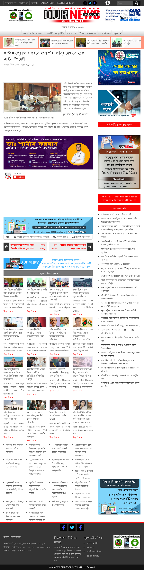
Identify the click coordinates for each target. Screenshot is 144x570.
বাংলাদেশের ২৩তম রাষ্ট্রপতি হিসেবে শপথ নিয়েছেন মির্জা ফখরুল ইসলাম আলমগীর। (14, 304)
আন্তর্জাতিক (59, 33)
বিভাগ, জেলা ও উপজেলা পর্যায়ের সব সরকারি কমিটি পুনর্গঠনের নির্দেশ (84, 474)
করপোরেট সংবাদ (104, 33)
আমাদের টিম (23, 3)
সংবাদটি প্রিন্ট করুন (83, 237)
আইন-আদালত (35, 237)
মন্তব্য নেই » (62, 237)
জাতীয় (32, 33)
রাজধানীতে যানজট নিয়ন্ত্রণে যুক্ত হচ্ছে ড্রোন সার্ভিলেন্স (120, 276)
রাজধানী (26, 237)
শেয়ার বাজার (91, 33)
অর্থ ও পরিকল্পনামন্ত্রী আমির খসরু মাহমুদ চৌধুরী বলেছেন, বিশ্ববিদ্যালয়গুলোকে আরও (14, 347)
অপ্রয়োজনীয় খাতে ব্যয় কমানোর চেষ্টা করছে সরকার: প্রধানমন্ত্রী (83, 505)
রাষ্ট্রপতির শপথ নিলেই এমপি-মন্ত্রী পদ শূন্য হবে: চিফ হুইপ (14, 463)
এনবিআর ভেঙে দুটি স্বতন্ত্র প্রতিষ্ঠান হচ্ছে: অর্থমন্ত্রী (37, 505)
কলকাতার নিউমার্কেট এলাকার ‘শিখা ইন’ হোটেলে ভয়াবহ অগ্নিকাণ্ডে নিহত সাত (60, 383)
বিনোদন (82, 33)
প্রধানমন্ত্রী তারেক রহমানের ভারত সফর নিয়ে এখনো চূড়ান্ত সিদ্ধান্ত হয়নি (83, 347)
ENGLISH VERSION (65, 3)
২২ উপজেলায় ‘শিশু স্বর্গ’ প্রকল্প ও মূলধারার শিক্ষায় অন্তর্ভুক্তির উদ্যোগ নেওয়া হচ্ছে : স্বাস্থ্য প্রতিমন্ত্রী (37, 467)
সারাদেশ (39, 33)
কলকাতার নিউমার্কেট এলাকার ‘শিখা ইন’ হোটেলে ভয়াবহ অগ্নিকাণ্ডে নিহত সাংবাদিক (83, 383)
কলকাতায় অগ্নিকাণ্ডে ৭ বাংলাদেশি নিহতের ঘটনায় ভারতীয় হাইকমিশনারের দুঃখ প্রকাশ (60, 489)
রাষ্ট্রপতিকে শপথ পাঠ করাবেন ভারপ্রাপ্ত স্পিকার (82, 486)
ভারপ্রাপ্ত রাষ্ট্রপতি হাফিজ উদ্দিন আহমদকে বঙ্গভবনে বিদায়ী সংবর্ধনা (83, 463)
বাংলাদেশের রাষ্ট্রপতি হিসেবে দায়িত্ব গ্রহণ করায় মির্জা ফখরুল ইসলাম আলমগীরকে (60, 347)
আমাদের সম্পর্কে (10, 3)
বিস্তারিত (7, 311)
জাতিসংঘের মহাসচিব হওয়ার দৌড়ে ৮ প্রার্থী (116, 214)
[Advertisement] (55, 73)
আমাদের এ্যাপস (92, 543)
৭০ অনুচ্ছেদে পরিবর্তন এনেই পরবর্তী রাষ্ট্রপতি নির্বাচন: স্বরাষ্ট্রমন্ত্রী (60, 448)
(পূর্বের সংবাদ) (28, 247)
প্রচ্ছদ (25, 33)
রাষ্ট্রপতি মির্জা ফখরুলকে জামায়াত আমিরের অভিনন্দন (14, 448)
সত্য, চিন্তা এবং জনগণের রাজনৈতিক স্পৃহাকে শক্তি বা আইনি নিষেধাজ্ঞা (60, 307)
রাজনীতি (50, 33)
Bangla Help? (47, 3)
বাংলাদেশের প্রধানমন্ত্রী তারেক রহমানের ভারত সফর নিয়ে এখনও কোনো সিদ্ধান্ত (37, 347)
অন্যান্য (116, 33)
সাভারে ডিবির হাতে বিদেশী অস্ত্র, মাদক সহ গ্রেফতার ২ (120, 325)
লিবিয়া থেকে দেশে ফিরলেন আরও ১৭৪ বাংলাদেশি (13, 516)
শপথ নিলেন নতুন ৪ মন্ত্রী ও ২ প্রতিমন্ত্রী (115, 264)
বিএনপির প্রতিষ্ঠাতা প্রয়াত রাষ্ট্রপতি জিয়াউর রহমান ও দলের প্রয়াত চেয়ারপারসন (37, 387)
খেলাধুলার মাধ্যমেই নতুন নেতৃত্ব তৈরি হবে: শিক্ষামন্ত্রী (14, 505)
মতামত (69, 33)
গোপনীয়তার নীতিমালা (94, 551)
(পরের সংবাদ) (68, 247)
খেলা (75, 33)
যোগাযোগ (34, 3)
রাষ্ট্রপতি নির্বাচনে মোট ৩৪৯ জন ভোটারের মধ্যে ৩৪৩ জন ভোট (83, 430)
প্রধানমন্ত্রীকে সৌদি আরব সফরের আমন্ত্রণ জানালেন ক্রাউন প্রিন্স (37, 516)
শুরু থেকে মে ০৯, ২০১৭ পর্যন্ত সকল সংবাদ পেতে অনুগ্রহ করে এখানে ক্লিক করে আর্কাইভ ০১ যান (119, 198)
